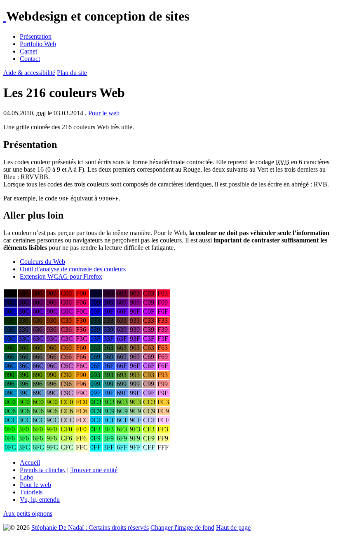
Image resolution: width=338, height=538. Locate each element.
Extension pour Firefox (61, 276)
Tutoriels (31, 492)
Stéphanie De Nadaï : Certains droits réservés (90, 527)
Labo (26, 477)
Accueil (30, 462)
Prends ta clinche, (43, 469)
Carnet (28, 51)
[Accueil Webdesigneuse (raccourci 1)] (4, 16)
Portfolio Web (38, 43)
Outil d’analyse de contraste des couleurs (73, 269)
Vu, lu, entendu (40, 499)
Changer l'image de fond (182, 527)
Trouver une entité (93, 469)
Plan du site (72, 72)
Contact (30, 58)
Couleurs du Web (42, 261)
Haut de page (233, 527)
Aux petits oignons (27, 513)
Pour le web (104, 112)
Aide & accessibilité (29, 72)
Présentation (36, 36)
